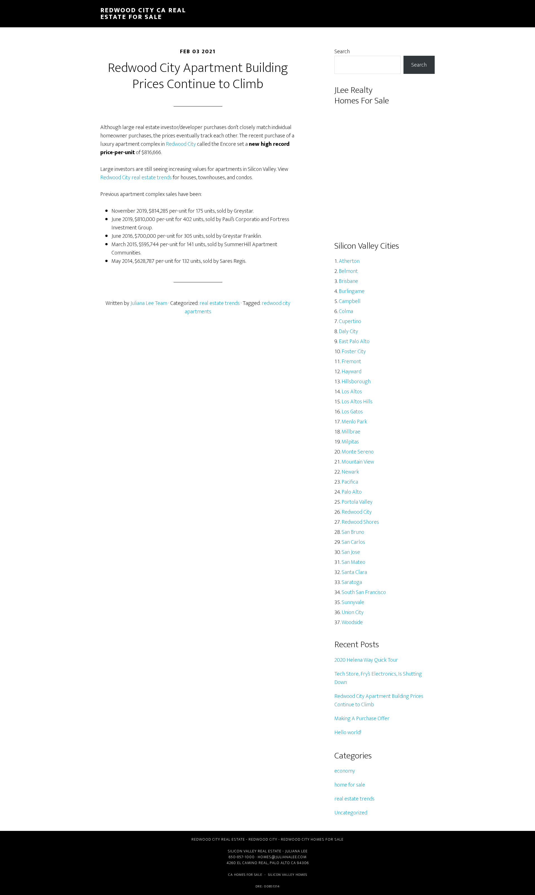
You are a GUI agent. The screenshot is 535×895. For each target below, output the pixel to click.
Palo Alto (352, 492)
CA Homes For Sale (245, 875)
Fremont (351, 361)
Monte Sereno (358, 452)
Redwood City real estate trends (136, 177)
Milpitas (350, 442)
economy (344, 771)
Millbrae (351, 431)
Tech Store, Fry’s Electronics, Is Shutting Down (378, 678)
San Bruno (353, 532)
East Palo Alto (354, 341)
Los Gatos (352, 411)
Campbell (350, 301)
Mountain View (358, 462)
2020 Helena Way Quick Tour (366, 660)
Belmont (348, 271)
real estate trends (220, 303)
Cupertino (350, 321)
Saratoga (352, 582)
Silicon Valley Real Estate (254, 851)
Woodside (352, 622)
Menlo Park (354, 421)
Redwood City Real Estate (218, 839)
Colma (346, 311)
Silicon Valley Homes (287, 875)
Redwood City (181, 144)
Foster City (354, 351)
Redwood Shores (360, 522)
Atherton (349, 261)
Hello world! (347, 732)
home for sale (349, 785)
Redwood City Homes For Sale (312, 839)
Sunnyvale (353, 602)
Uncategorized (350, 813)
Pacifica (350, 482)
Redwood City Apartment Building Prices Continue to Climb (378, 700)
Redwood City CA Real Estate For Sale (143, 14)
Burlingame (351, 291)
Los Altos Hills (357, 401)
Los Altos (352, 391)
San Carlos (353, 542)
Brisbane (348, 281)
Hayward (351, 371)
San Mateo (353, 562)
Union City (353, 612)
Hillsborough (356, 381)
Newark (350, 472)
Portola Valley (357, 502)
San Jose (351, 552)
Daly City (348, 331)
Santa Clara (354, 572)
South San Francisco (364, 592)
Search (342, 51)
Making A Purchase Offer (362, 718)
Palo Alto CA (283, 863)
